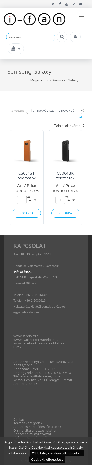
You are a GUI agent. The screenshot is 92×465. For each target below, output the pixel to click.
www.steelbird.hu (26, 336)
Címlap (18, 419)
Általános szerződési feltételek (37, 426)
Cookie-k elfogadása (47, 459)
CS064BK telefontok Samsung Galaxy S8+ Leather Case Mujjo (65, 175)
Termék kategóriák (27, 423)
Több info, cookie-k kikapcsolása (57, 453)
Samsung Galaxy (65, 80)
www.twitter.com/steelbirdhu (36, 339)
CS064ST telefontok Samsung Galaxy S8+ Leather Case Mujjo (26, 175)
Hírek (17, 347)
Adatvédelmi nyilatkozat (32, 434)
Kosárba (26, 213)
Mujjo (34, 80)
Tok (45, 80)
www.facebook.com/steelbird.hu (38, 343)
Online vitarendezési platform (36, 430)
